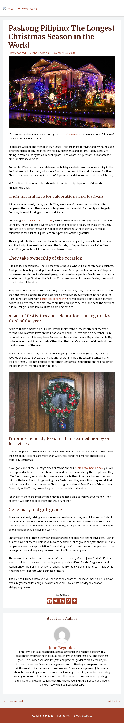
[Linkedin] (62, 601)
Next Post (113, 701)
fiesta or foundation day (89, 468)
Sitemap (86, 715)
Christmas (72, 134)
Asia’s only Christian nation (37, 220)
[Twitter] (56, 601)
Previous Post (13, 701)
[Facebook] (49, 601)
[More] (75, 601)
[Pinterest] (68, 601)
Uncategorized (17, 53)
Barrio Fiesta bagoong (53, 298)
